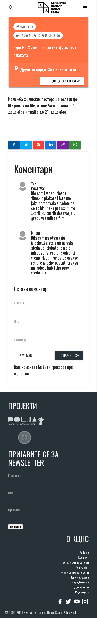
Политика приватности (73, 572)
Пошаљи (68, 355)
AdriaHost (70, 612)
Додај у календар (62, 80)
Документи (81, 586)
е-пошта (19, 302)
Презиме (14, 509)
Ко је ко (84, 552)
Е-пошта (14, 475)
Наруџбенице (80, 581)
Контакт (83, 557)
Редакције (82, 591)
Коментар (20, 339)
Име (16, 321)
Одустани (25, 355)
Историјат (82, 567)
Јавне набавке (80, 576)
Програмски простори (75, 562)
